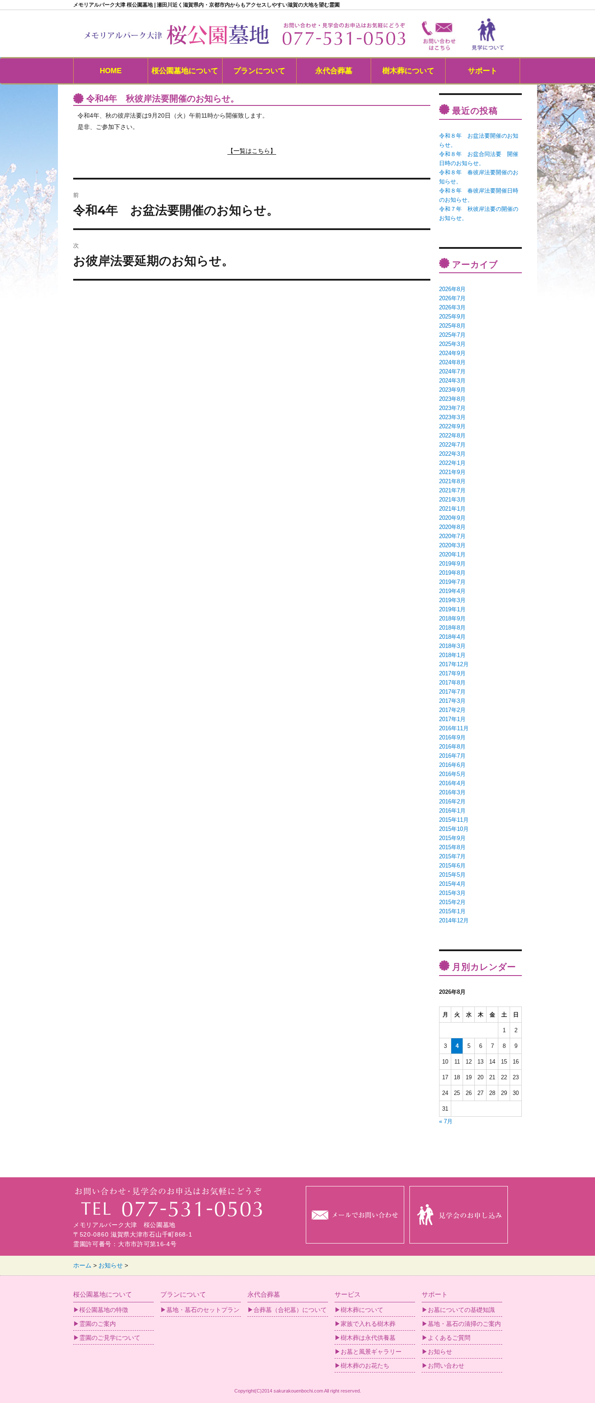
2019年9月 (452, 563)
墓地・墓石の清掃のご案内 (464, 1323)
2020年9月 (452, 518)
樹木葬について (408, 71)
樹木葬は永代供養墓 (368, 1337)
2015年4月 (452, 884)
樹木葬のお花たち (365, 1365)
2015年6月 (452, 865)
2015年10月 (454, 829)
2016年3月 (452, 792)
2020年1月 (452, 554)
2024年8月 (452, 362)
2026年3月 (452, 307)
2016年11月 (454, 728)
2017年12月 (454, 664)
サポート (482, 71)
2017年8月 (452, 682)
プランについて (259, 71)
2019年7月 (452, 582)
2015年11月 (454, 820)
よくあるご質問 (449, 1337)
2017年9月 (452, 673)
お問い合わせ (446, 1365)
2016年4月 (452, 783)
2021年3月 (452, 499)
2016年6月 (452, 765)
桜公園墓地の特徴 (103, 1309)
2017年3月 (452, 701)
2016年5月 (452, 774)
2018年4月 (452, 637)
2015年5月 (452, 874)
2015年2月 (452, 902)
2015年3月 (452, 893)
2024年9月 (452, 353)
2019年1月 (452, 609)
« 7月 (446, 1121)
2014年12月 (454, 920)
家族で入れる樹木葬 (368, 1323)
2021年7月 (452, 490)
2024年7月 (452, 371)
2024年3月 (452, 380)
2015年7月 (452, 856)
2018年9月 (452, 618)
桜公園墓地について (185, 71)
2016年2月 (452, 801)
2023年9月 (452, 389)
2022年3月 (452, 454)
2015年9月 (452, 838)
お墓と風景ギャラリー (371, 1351)
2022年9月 (452, 426)
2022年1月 (452, 463)
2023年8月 (452, 399)
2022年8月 (452, 435)
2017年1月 (452, 719)
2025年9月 (452, 316)
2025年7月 (452, 335)
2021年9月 (452, 472)
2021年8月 (452, 481)
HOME (111, 71)
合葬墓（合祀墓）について (290, 1309)
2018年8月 (452, 627)
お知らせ (440, 1351)
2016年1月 (452, 810)
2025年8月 (452, 325)
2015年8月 (452, 847)
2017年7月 (452, 691)
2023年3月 (452, 417)
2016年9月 (452, 737)
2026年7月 (452, 298)
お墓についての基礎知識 (461, 1309)
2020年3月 (452, 545)
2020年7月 (452, 536)
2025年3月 (452, 344)
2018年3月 (452, 646)
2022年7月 (452, 444)
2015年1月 (452, 911)
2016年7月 (452, 755)
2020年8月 (452, 527)
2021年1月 (452, 508)
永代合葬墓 (333, 71)
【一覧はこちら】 (251, 150)
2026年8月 (452, 289)
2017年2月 (452, 710)
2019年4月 (452, 591)
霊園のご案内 (97, 1323)
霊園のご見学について (109, 1337)
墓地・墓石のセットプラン (203, 1309)
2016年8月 (452, 746)
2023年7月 (452, 408)
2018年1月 (452, 655)
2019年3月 (452, 600)
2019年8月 (452, 572)
